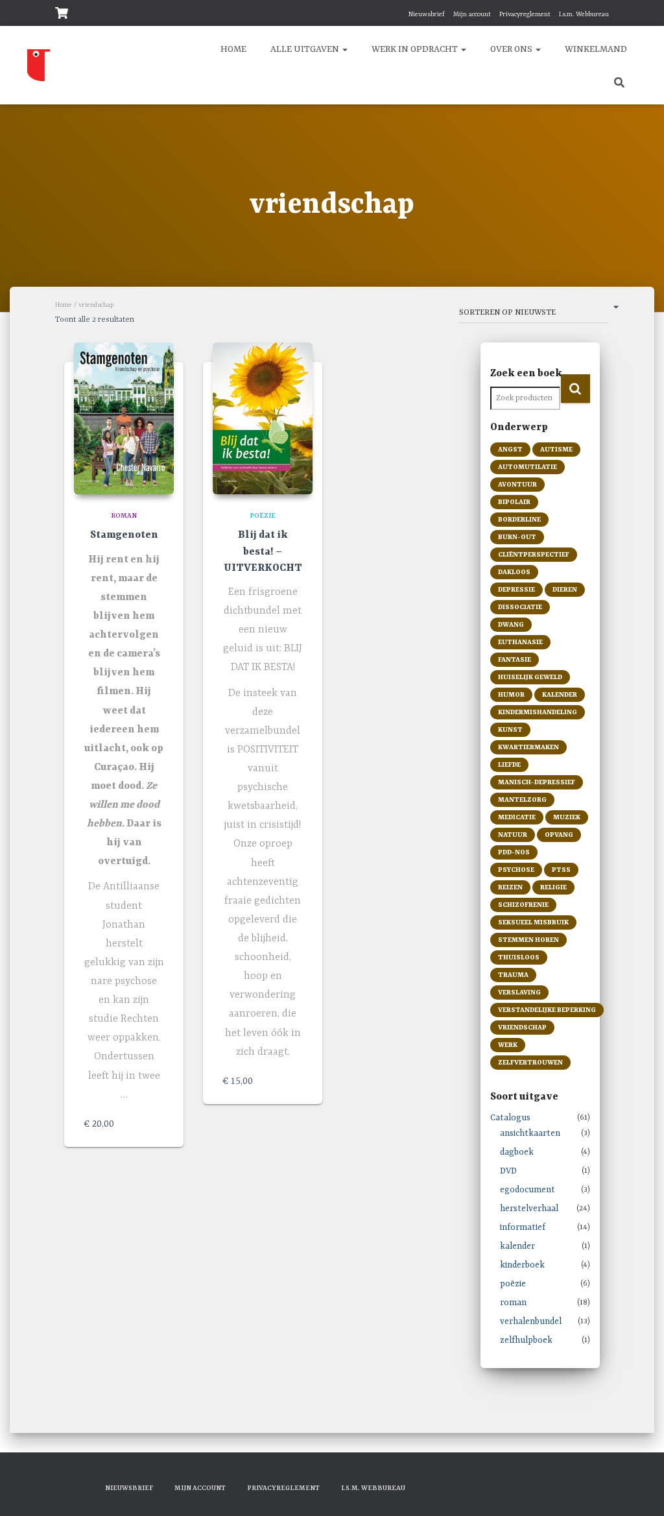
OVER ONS (511, 49)
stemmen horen (528, 940)
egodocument (527, 1190)
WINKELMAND (595, 49)
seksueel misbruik (533, 922)
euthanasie (520, 642)
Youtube (394, 14)
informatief (522, 1228)
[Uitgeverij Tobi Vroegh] (55, 65)
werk (507, 1045)
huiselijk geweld (530, 677)
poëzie (263, 516)
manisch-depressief (536, 782)
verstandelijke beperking (547, 1010)
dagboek (517, 1152)
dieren (564, 590)
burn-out (517, 537)
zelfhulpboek (526, 1340)
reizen (510, 887)
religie (553, 887)
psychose (516, 870)
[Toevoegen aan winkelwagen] (157, 1124)
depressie (516, 590)
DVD (508, 1171)
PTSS (561, 870)
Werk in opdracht (415, 49)
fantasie (514, 660)
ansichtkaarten (530, 1133)
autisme (556, 449)
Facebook (362, 14)
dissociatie (520, 607)
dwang (511, 625)
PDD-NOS (514, 852)
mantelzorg (522, 800)
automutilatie (527, 467)
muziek (566, 817)
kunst (510, 730)
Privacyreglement (525, 14)
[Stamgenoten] (124, 418)
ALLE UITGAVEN (304, 49)
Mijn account (472, 14)
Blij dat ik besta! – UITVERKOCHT (263, 551)
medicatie (517, 817)
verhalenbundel (531, 1322)
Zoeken (575, 388)
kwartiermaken (528, 747)
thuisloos (519, 957)
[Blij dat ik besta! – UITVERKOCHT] (263, 418)
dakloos (514, 572)
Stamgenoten (124, 535)
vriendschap (522, 1027)
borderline (519, 519)
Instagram (378, 14)
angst (510, 449)
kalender (559, 695)
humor (511, 695)
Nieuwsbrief (426, 14)
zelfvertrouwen (530, 1062)
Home (63, 305)
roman (124, 516)
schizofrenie (523, 905)
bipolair (514, 502)
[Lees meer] (296, 1081)
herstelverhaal (529, 1209)
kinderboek (522, 1265)
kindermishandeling (537, 712)
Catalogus (510, 1118)
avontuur (517, 484)
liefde (509, 765)
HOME (232, 49)
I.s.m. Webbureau (584, 14)
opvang (559, 835)
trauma (513, 975)
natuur (512, 835)
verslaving (519, 992)
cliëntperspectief (533, 555)
